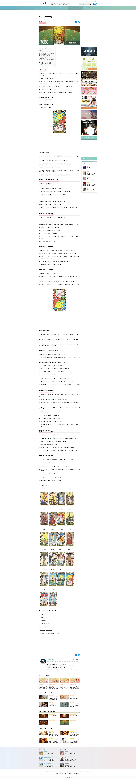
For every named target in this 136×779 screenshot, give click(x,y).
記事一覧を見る (75, 659)
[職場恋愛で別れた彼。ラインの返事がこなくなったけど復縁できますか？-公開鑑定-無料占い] (62, 765)
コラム (53, 771)
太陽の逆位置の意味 (43, 58)
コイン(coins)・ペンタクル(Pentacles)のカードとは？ (50, 633)
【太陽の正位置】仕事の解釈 (45, 55)
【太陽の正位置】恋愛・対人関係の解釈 (47, 53)
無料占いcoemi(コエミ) (70, 777)
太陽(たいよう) (42, 50)
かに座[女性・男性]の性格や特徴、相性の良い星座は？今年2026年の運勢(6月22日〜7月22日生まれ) (74, 687)
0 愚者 (44, 489)
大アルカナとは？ (43, 617)
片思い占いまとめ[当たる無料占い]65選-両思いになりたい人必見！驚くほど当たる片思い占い (91, 179)
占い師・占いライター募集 (81, 771)
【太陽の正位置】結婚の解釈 (45, 54)
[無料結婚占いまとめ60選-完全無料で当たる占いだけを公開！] (84, 173)
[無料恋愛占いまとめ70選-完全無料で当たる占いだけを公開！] (84, 184)
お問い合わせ (95, 1)
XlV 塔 (44, 569)
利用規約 (65, 771)
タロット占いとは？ (43, 614)
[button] (53, 49)
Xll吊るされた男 (44, 549)
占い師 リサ (50, 659)
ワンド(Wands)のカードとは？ (45, 623)
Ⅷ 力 (44, 529)
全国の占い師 (74, 771)
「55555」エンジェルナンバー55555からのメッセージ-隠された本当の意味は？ (49, 766)
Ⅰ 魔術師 (52, 489)
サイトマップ (75, 773)
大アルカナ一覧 (43, 64)
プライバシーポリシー (68, 773)
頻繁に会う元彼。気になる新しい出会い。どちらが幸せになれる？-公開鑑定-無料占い (54, 734)
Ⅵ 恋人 (61, 509)
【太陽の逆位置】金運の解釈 (46, 63)
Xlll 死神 (52, 549)
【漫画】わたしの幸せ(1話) (91, 168)
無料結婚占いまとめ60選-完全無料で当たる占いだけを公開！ (91, 174)
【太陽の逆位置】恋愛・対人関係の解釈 (47, 59)
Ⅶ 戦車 (69, 509)
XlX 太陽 (69, 569)
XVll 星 (52, 569)
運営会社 (79, 773)
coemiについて (82, 1)
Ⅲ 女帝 (69, 489)
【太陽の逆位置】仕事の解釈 (46, 62)
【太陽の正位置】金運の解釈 (45, 57)
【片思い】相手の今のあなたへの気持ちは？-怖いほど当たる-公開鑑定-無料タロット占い (75, 734)
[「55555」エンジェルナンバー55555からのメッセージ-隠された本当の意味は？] (41, 765)
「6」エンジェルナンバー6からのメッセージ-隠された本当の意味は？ (49, 760)
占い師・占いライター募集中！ (89, 158)
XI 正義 (69, 529)
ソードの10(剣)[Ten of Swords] (53, 723)
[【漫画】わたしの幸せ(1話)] (84, 167)
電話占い (69, 771)
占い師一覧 (61, 771)
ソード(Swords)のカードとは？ (46, 630)
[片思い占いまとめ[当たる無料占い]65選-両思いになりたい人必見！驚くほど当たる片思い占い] (84, 178)
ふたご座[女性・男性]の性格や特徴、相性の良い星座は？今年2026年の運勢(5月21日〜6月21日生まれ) (64, 687)
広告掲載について (89, 137)
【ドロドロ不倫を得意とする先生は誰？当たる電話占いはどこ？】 (91, 190)
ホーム (46, 7)
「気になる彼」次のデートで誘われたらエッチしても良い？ (53, 705)
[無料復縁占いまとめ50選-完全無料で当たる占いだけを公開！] (62, 759)
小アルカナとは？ (43, 620)
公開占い (90, 7)
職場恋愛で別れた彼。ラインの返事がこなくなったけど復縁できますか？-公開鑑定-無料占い (70, 766)
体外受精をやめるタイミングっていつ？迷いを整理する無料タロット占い (74, 705)
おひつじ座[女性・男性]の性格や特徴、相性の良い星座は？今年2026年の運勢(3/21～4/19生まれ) (43, 687)
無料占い (60, 7)
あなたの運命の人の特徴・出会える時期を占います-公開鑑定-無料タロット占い (53, 741)
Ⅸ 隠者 (52, 529)
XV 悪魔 (69, 549)
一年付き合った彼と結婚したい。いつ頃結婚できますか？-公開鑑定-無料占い (74, 741)
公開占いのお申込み (89, 1)
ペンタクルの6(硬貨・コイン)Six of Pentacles (53, 716)
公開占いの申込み (89, 771)
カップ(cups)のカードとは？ (45, 626)
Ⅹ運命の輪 (61, 529)
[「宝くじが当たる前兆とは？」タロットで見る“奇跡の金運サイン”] (41, 753)
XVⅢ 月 (61, 569)
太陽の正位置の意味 (43, 51)
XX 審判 (44, 589)
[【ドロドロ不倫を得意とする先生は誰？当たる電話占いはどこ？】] (84, 189)
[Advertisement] (59, 142)
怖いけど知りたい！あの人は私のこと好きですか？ (74, 697)
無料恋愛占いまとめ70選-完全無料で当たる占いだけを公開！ (91, 185)
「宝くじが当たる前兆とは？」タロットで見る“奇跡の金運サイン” (49, 754)
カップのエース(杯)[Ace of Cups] (74, 716)
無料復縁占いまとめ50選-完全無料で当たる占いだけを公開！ (70, 760)
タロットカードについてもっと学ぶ (47, 66)
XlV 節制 (61, 549)
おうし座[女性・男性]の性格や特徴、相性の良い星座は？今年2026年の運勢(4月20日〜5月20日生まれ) (53, 687)
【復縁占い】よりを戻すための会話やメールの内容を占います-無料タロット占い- (54, 698)
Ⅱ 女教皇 (61, 489)
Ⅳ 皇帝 (44, 509)
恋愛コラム (75, 7)
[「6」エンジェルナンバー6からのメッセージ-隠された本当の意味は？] (41, 759)
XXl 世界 (52, 589)
